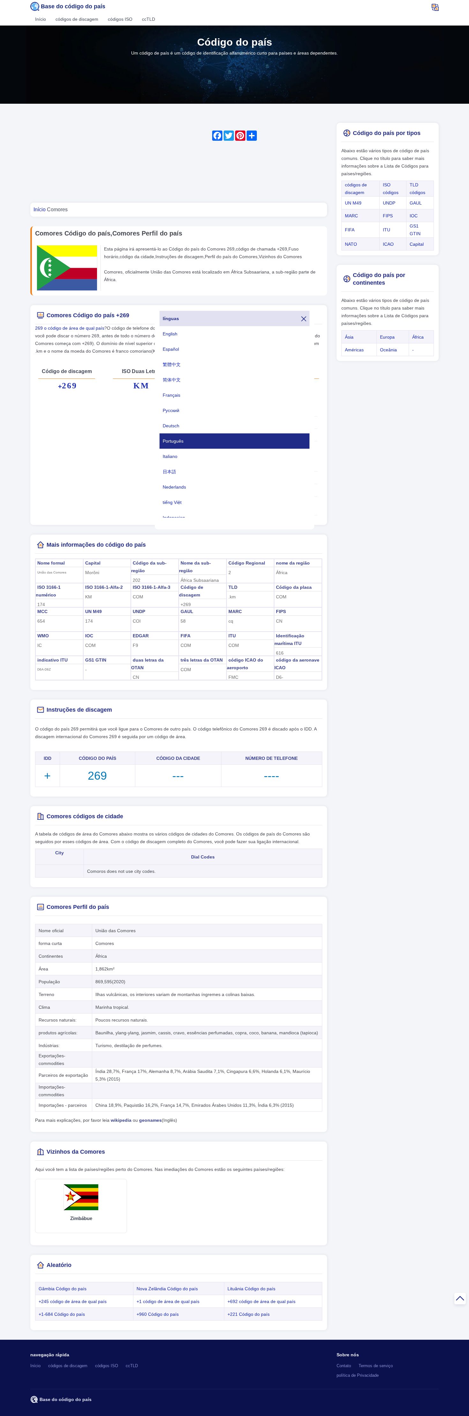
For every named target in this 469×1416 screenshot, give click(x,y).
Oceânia (388, 349)
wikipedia (121, 1120)
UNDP (139, 611)
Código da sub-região (149, 566)
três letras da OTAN (202, 660)
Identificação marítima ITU (289, 639)
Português (173, 441)
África (418, 337)
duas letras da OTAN (147, 663)
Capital (92, 563)
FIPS (281, 611)
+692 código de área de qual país (261, 1301)
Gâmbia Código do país (62, 1288)
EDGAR (141, 635)
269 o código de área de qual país (69, 328)
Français (171, 395)
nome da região (293, 563)
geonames (150, 1120)
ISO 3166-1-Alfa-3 (151, 587)
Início (40, 19)
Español (171, 349)
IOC (89, 635)
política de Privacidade (358, 1375)
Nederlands (174, 487)
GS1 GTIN (95, 660)
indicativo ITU (52, 660)
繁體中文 (172, 364)
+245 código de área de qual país (73, 1301)
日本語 (169, 471)
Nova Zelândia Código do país (167, 1288)
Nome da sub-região (195, 566)
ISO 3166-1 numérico (48, 591)
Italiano (170, 456)
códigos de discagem (77, 19)
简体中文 (172, 379)
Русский (171, 410)
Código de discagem (191, 591)
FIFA (185, 635)
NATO (351, 244)
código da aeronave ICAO (296, 663)
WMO (43, 635)
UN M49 (93, 611)
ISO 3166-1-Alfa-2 (104, 587)
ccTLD (148, 19)
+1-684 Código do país (62, 1314)
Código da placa (294, 587)
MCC (42, 611)
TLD (232, 587)
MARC (235, 611)
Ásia (349, 337)
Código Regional (246, 563)
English (170, 333)
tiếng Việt (172, 502)
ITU (232, 635)
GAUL (187, 611)
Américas (354, 349)
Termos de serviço (376, 1366)
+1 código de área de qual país (168, 1301)
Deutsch (171, 425)
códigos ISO (120, 19)
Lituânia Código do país (251, 1288)
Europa (387, 337)
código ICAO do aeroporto (245, 663)
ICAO (388, 244)
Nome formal (51, 563)
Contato (344, 1366)
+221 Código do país (248, 1314)
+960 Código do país (158, 1314)
